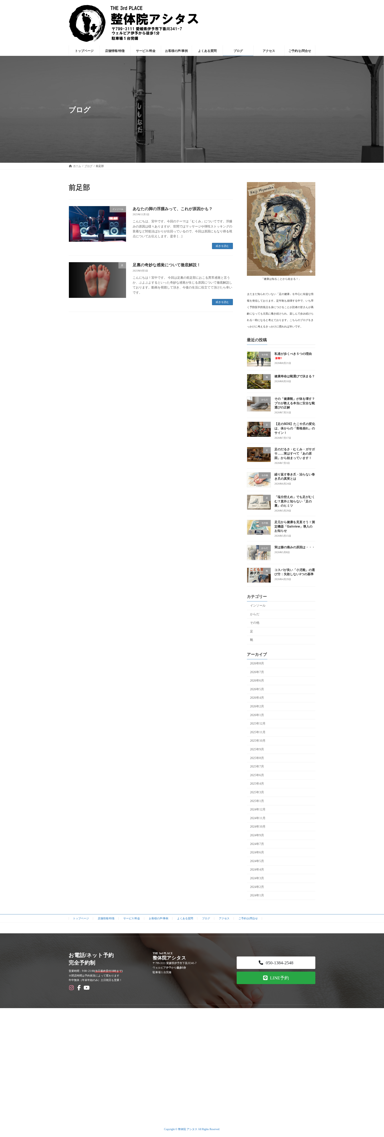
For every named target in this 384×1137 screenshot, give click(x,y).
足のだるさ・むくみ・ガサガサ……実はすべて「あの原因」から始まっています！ (294, 453)
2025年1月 (257, 801)
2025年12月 (258, 723)
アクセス (224, 918)
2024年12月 (258, 809)
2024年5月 (257, 861)
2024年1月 (257, 895)
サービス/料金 (131, 918)
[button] (276, 962)
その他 (254, 622)
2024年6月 (257, 852)
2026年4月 (257, 698)
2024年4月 (257, 869)
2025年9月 (257, 749)
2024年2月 (257, 887)
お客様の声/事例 (158, 918)
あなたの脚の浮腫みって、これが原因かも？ (173, 208)
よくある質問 (185, 918)
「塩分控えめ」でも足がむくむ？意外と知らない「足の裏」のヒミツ (294, 501)
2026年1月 (257, 715)
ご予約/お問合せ (248, 918)
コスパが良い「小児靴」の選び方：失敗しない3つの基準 (294, 571)
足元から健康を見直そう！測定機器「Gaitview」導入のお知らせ (294, 526)
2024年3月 (257, 878)
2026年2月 (257, 706)
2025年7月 (257, 766)
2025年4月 (257, 784)
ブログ (206, 918)
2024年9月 (257, 835)
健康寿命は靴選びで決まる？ (294, 376)
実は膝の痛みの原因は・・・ (294, 547)
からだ (254, 614)
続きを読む (222, 246)
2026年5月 (257, 689)
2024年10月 (258, 826)
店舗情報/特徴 (106, 918)
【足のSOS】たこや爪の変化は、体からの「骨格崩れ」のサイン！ (294, 428)
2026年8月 (257, 663)
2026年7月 (257, 672)
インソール (258, 605)
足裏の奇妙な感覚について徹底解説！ (167, 265)
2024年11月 (258, 818)
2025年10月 (258, 741)
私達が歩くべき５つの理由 (293, 355)
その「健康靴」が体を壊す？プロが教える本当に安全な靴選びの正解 (294, 402)
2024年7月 (257, 844)
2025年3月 (257, 792)
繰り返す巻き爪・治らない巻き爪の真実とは (294, 476)
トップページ (81, 918)
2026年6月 (257, 680)
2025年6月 (257, 775)
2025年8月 (257, 758)
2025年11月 (258, 732)
